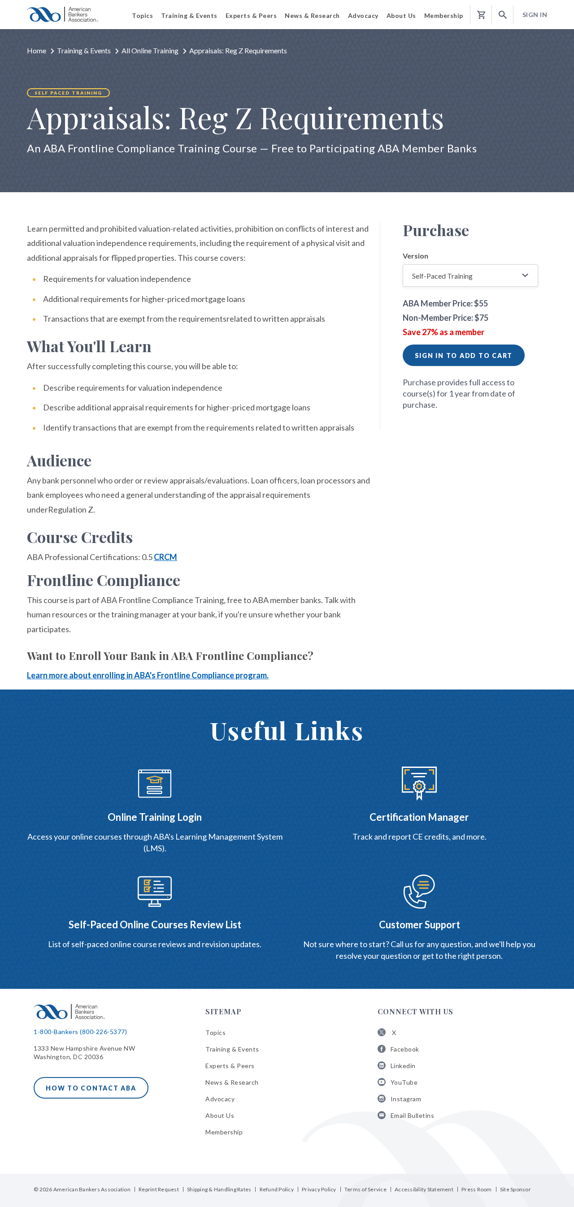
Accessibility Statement (424, 1189)
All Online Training (150, 50)
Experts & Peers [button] (251, 15)
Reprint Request (159, 1189)
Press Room (476, 1189)
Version (415, 255)
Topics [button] (142, 15)
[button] (503, 15)
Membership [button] (443, 15)
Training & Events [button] (189, 15)
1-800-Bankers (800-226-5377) (80, 1031)
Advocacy (220, 1099)
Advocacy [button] (363, 15)
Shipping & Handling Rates (219, 1189)
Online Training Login (155, 817)
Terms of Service (365, 1189)
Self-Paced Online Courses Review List (155, 924)
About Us (219, 1115)
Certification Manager (419, 817)
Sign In (535, 14)
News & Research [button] (312, 15)
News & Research (232, 1082)
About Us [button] (401, 15)
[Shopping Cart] (481, 15)
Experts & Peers (230, 1065)
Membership (224, 1132)
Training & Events (84, 50)
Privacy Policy (319, 1189)
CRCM (165, 557)
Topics (215, 1032)
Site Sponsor (515, 1189)
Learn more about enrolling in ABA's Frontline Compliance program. (148, 675)
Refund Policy (277, 1189)
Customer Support (419, 924)
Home (36, 50)
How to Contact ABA (91, 1088)
